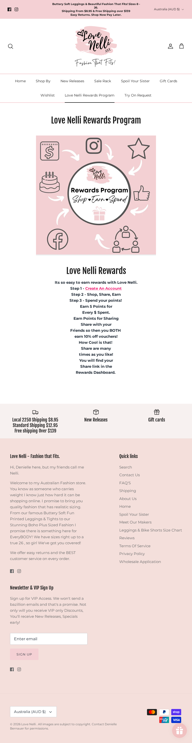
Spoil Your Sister (135, 81)
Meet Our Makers (135, 522)
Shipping (127, 490)
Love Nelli (28, 724)
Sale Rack (102, 81)
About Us (127, 498)
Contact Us (129, 474)
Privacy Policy (132, 553)
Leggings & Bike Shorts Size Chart (150, 530)
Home (20, 81)
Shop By (43, 81)
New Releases (72, 81)
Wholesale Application (140, 561)
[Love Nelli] (96, 46)
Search (125, 467)
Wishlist (47, 95)
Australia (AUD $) (167, 9)
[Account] (170, 46)
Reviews (126, 538)
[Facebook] (9, 9)
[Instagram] (16, 9)
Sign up (24, 654)
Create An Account (103, 288)
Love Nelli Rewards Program (89, 95)
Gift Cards (168, 81)
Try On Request (138, 95)
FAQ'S (125, 482)
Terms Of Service (134, 546)
